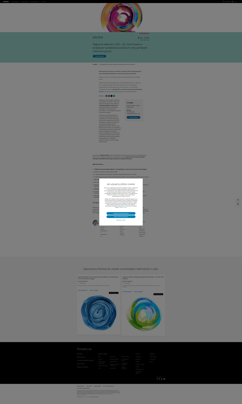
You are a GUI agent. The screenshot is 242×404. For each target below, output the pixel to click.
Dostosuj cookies (121, 220)
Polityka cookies (123, 207)
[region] (121, 202)
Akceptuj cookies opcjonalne (121, 213)
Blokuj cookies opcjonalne (121, 216)
